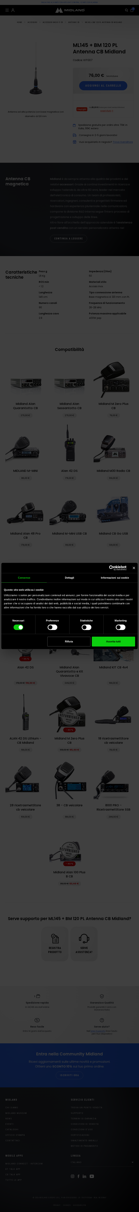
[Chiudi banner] (134, 568)
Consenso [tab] (24, 577)
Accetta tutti (113, 641)
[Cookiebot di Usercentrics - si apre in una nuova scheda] (111, 567)
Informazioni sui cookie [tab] (115, 577)
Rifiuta (69, 641)
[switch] (52, 627)
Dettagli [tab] (69, 577)
